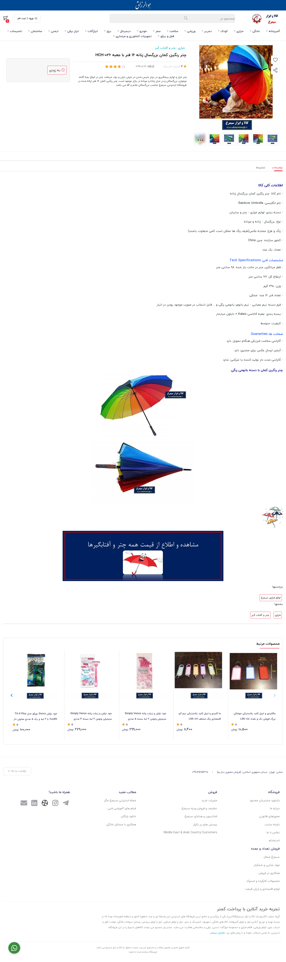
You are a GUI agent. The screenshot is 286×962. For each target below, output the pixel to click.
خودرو (143, 31)
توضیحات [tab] (277, 167)
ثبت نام (22, 18)
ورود (31, 18)
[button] (11, 695)
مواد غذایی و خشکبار (267, 865)
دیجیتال (125, 31)
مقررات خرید (209, 800)
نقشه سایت (272, 824)
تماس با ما (273, 832)
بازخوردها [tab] (260, 167)
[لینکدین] (34, 803)
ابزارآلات (93, 31)
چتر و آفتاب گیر (165, 47)
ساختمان (36, 31)
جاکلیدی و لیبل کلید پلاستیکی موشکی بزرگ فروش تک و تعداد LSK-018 (255, 716)
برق (109, 31)
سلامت (173, 31)
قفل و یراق (167, 36)
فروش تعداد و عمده (265, 848)
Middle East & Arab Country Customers (190, 832)
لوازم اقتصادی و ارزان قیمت (262, 888)
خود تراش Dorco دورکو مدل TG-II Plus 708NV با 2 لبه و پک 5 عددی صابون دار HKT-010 (35, 716)
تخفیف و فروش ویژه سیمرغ (199, 808)
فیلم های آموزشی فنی (122, 808)
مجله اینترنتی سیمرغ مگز (120, 800)
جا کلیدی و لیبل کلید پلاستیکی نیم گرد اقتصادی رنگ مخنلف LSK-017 (199, 716)
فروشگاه (274, 792)
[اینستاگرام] (55, 803)
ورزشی (191, 31)
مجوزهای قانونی (269, 816)
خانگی (256, 31)
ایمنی (54, 31)
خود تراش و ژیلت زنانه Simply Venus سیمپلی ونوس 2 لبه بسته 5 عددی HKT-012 (145, 716)
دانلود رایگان (128, 816)
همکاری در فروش (269, 873)
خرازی (239, 31)
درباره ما (275, 808)
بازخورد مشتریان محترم (265, 800)
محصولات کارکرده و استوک (263, 881)
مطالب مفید (127, 792)
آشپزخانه (274, 31)
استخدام (274, 840)
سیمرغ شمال (272, 856)
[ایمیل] (24, 803)
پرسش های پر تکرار (205, 824)
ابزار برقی (73, 31)
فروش (212, 792)
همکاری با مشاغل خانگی (121, 824)
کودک (224, 31)
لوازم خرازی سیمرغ (271, 597)
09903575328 (200, 772)
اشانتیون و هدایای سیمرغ (200, 816)
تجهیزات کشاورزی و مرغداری (134, 36)
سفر (158, 31)
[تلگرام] (66, 803)
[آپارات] (45, 804)
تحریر (208, 31)
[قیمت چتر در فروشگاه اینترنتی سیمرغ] (143, 555)
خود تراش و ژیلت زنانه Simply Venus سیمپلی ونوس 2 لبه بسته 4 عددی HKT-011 (91, 716)
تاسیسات (16, 31)
